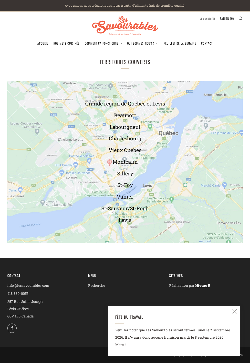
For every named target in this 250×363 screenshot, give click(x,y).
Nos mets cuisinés (66, 43)
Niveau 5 (202, 285)
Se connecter (208, 18)
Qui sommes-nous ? (141, 43)
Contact (207, 43)
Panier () (227, 18)
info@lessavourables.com (28, 285)
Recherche (96, 285)
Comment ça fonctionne (101, 43)
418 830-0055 (17, 293)
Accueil (42, 43)
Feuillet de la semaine (180, 43)
